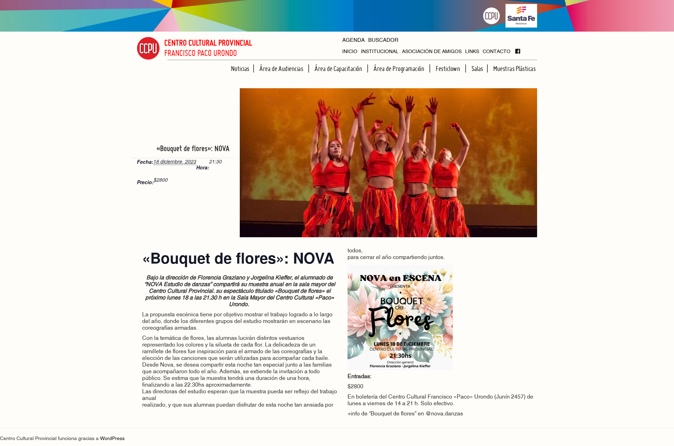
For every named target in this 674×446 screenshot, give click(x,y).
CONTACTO (496, 52)
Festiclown (448, 68)
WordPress (112, 439)
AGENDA (353, 40)
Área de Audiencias (281, 68)
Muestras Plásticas (514, 68)
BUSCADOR (383, 40)
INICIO (349, 52)
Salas (477, 68)
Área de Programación (399, 68)
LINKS (472, 52)
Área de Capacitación (339, 68)
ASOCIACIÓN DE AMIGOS (432, 52)
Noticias (240, 68)
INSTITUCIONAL (379, 52)
